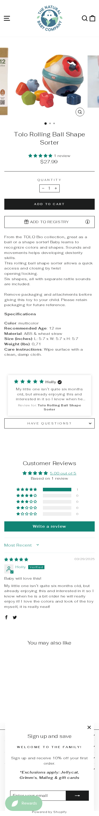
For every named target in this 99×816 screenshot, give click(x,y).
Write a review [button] (49, 526)
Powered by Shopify (49, 812)
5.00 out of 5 (63, 473)
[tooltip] (87, 221)
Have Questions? (49, 423)
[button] (41, 155)
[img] (16, 559)
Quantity (49, 180)
